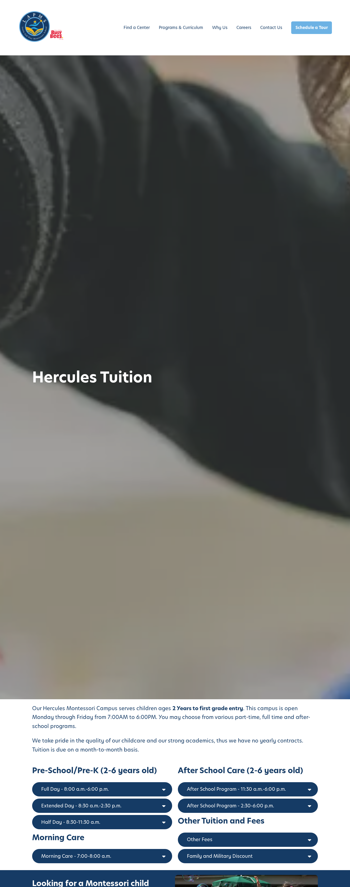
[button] (102, 789)
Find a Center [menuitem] (137, 27)
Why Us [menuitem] (219, 27)
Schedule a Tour (311, 27)
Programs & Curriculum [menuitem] (181, 27)
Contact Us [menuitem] (271, 27)
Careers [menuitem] (243, 27)
